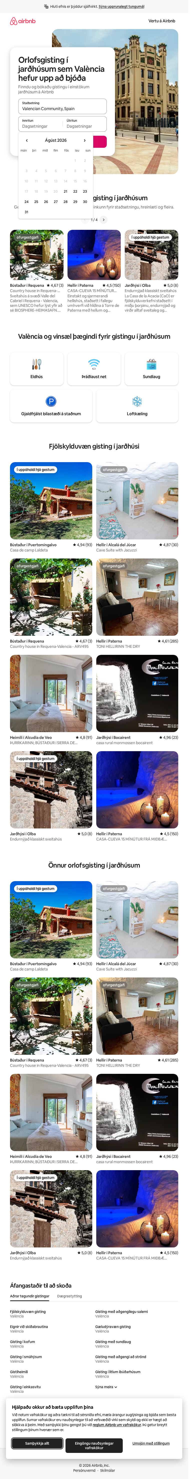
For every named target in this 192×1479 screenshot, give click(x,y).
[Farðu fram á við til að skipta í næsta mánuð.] (84, 140)
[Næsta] (104, 220)
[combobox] (62, 109)
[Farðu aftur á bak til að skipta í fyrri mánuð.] (27, 140)
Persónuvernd (84, 1470)
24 (26, 201)
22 (75, 191)
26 (46, 201)
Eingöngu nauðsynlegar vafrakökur (94, 1445)
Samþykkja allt (37, 1443)
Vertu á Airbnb (161, 21)
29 (75, 201)
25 (36, 201)
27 (56, 201)
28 (66, 201)
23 (85, 191)
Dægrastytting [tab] (69, 1296)
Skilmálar (107, 1470)
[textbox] (40, 126)
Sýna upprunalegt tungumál (121, 6)
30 (85, 201)
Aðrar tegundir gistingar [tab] (29, 1296)
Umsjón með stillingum (151, 1443)
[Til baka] (85, 220)
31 (26, 212)
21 (65, 191)
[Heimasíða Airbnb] (23, 21)
